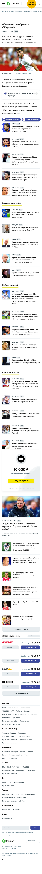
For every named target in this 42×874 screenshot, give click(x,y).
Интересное (6, 724)
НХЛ (9, 767)
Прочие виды (7, 805)
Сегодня (5, 733)
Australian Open (8, 794)
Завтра (13, 733)
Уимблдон (19, 794)
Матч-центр (32, 714)
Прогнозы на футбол (10, 721)
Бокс (10, 782)
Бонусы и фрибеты (16, 755)
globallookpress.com (23, 73)
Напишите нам (33, 841)
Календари (6, 718)
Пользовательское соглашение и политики (16, 860)
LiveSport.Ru (8, 11)
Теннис (5, 790)
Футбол (17, 11)
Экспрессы (22, 733)
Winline (22, 752)
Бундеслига (6, 714)
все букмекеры (33, 636)
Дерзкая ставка (8, 736)
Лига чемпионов (13, 708)
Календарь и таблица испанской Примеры (20, 94)
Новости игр (7, 818)
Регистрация (30, 647)
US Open (22, 801)
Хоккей (5, 763)
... (36, 7)
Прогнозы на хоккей (9, 740)
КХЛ (3, 767)
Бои (3, 778)
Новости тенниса (8, 798)
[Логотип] (8, 3)
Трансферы (16, 718)
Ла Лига (19, 711)
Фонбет (27, 755)
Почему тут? (10, 647)
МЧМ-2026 (25, 767)
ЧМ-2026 (5, 711)
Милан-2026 (6, 810)
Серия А (27, 711)
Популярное (24, 721)
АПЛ (12, 711)
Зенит (4, 755)
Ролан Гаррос (30, 794)
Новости (16, 810)
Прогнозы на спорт (10, 729)
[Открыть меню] (4, 3)
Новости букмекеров (10, 752)
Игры (4, 814)
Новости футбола (19, 714)
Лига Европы (26, 708)
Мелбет (30, 752)
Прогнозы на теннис (9, 743)
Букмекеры (6, 747)
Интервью (17, 724)
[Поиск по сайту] (39, 3)
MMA (4, 782)
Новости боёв (18, 782)
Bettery (14, 758)
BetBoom (6, 758)
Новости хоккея (8, 770)
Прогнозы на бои (25, 740)
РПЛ (4, 708)
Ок (35, 828)
